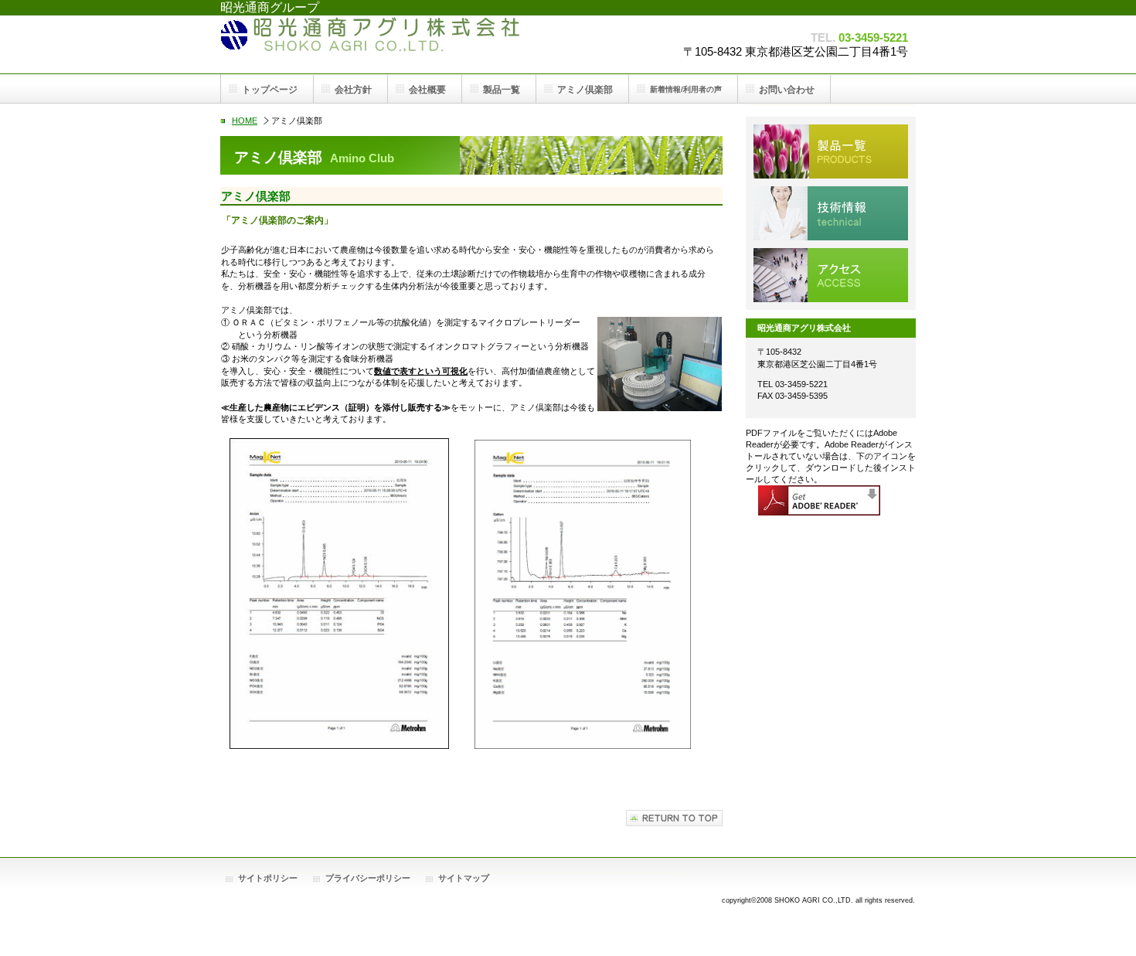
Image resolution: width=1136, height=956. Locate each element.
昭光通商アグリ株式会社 (374, 44)
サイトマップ (463, 878)
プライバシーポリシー (367, 878)
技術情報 (830, 213)
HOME (244, 120)
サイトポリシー (268, 878)
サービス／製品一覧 (830, 151)
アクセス (830, 275)
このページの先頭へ (674, 818)
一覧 (501, 89)
